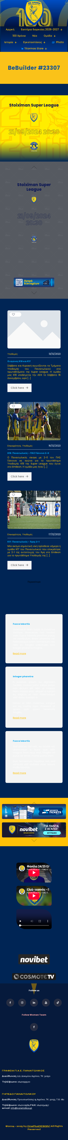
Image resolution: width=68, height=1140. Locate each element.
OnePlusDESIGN (38, 1126)
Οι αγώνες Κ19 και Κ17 (19, 361)
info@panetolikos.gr (21, 1108)
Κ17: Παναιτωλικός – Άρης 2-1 (23, 541)
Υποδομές (12, 354)
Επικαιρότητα (14, 445)
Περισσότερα (34, 581)
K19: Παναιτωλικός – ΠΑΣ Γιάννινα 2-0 (28, 453)
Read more (19, 653)
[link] (34, 13)
